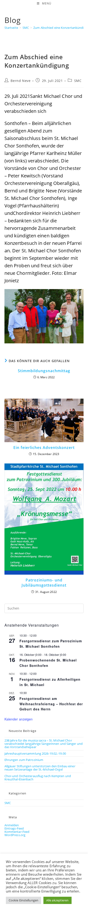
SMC (78, 80)
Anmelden (11, 825)
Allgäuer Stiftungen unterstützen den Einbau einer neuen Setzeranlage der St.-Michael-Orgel (39, 767)
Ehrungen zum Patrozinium (23, 760)
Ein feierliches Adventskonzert (44, 447)
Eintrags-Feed (14, 828)
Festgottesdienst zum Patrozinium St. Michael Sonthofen (50, 644)
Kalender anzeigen (18, 719)
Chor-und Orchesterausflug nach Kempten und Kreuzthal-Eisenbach (37, 777)
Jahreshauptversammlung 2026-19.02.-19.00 (35, 753)
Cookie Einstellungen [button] (23, 900)
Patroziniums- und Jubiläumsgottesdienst (44, 582)
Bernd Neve (21, 80)
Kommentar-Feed (16, 832)
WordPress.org (14, 835)
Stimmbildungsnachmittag (44, 370)
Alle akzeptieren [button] (57, 900)
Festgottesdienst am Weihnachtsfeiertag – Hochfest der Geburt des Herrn (51, 703)
